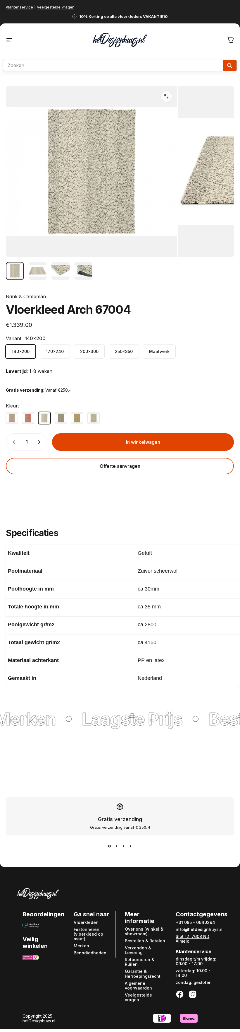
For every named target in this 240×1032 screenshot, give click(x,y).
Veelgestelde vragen (56, 7)
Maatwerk (159, 351)
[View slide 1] (109, 846)
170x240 (55, 351)
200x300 (89, 351)
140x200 (21, 351)
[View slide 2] (116, 846)
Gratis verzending (120, 819)
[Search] (229, 65)
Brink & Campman (26, 296)
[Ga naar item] (15, 271)
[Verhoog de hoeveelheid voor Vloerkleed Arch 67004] (40, 442)
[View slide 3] (123, 846)
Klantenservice (19, 7)
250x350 (124, 351)
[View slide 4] (130, 846)
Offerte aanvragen (120, 466)
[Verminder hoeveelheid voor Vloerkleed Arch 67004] (13, 442)
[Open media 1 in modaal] (166, 96)
